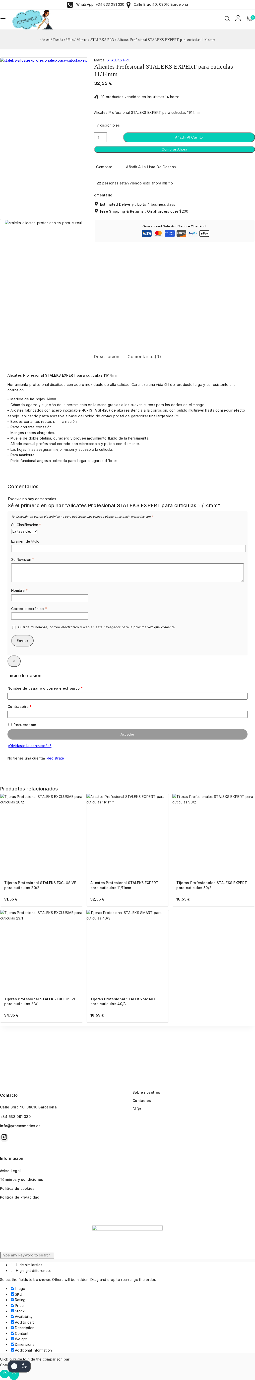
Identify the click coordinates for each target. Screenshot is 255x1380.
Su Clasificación (26, 525)
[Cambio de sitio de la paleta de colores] (19, 1366)
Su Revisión (22, 559)
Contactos (141, 1100)
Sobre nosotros (146, 1092)
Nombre (19, 590)
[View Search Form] (227, 19)
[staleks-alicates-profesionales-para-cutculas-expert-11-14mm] (81, 138)
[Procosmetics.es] (36, 19)
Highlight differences (33, 1270)
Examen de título (25, 541)
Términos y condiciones (21, 1179)
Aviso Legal (10, 1171)
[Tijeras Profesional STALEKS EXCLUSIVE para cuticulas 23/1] (41, 951)
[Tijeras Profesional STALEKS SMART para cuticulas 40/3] (127, 951)
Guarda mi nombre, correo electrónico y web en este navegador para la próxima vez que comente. (97, 627)
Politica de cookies (17, 1188)
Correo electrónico (29, 609)
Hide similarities (28, 1265)
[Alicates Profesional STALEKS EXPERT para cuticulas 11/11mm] (127, 835)
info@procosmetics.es (20, 1126)
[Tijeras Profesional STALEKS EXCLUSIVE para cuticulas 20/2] (41, 835)
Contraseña (29, 705)
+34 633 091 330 (15, 1116)
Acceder (127, 734)
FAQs (136, 1109)
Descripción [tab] (106, 356)
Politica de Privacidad (20, 1197)
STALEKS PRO (118, 60)
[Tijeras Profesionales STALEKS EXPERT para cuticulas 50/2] (213, 835)
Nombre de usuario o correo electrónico (55, 687)
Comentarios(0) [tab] (144, 356)
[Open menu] (3, 19)
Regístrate (55, 758)
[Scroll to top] (4, 1374)
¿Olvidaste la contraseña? (29, 746)
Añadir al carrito (189, 137)
